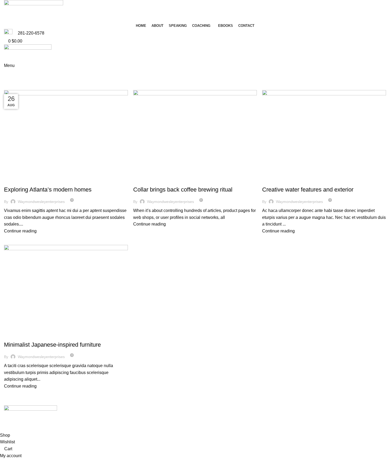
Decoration (17, 180)
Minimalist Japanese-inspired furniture (52, 344)
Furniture (145, 180)
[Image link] (30, 415)
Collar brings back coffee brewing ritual (182, 189)
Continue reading (20, 231)
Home (8, 86)
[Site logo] (33, 10)
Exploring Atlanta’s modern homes (48, 189)
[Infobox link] (195, 33)
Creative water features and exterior (307, 189)
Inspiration (17, 335)
